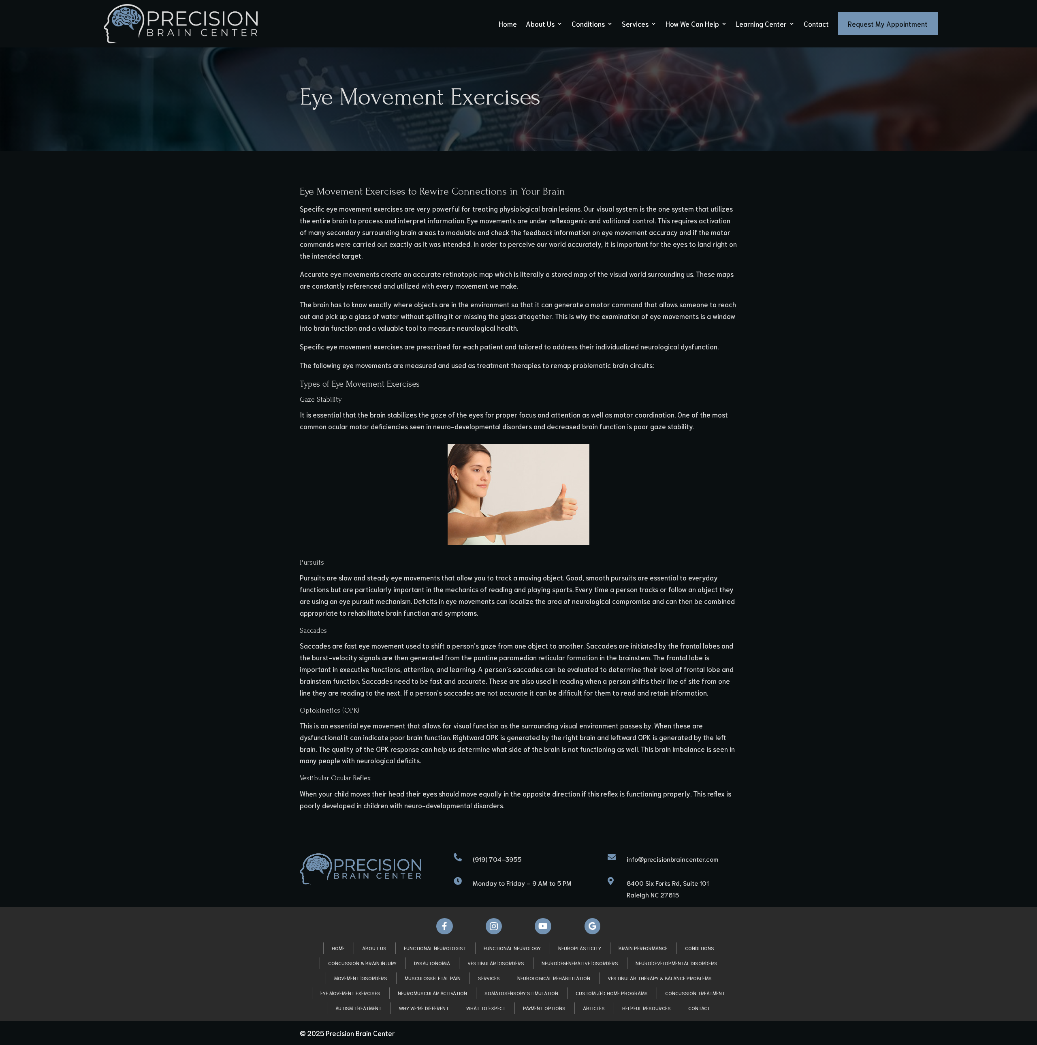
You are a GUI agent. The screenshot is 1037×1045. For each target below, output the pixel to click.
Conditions (588, 23)
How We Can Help (692, 23)
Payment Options (544, 1008)
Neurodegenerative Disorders (580, 963)
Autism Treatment (358, 1008)
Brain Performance (643, 948)
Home (508, 23)
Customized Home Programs (612, 993)
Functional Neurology (512, 948)
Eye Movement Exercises (350, 993)
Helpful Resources (646, 1008)
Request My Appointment (888, 23)
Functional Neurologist (435, 948)
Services (635, 23)
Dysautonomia (432, 963)
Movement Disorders (360, 978)
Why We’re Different (424, 1008)
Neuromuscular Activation (432, 993)
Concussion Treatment (695, 993)
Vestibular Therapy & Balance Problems (660, 978)
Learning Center (761, 23)
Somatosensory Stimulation (521, 993)
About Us (540, 23)
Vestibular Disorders (495, 963)
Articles (594, 1008)
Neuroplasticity (579, 948)
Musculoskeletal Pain (433, 978)
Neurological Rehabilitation (553, 978)
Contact (816, 23)
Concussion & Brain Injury (362, 963)
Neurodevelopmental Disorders (676, 963)
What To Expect (486, 1008)
